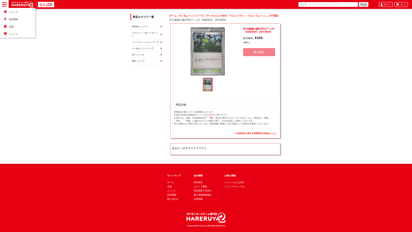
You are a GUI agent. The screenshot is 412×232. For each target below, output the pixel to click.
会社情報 (198, 175)
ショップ (13, 11)
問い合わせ (172, 199)
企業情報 (198, 199)
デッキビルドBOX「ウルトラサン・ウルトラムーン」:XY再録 (242, 15)
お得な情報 (230, 175)
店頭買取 (13, 19)
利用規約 (198, 182)
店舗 (11, 26)
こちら (210, 114)
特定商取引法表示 (203, 190)
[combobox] (328, 4)
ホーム (173, 15)
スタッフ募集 (200, 186)
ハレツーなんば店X (234, 182)
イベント (13, 34)
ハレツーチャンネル (235, 186)
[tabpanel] (208, 51)
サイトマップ (174, 175)
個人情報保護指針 (203, 194)
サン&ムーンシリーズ (191, 15)
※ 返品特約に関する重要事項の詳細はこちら (256, 133)
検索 (365, 4)
